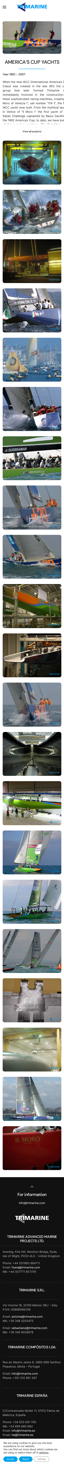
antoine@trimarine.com (27, 1316)
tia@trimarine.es (22, 1435)
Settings (42, 1459)
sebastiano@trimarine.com (29, 1328)
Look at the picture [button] (32, 162)
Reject (26, 1459)
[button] (4, 7)
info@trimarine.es (23, 1430)
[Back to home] (32, 7)
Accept (10, 1459)
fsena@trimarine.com (26, 1267)
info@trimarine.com (32, 1203)
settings (43, 1452)
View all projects (32, 131)
